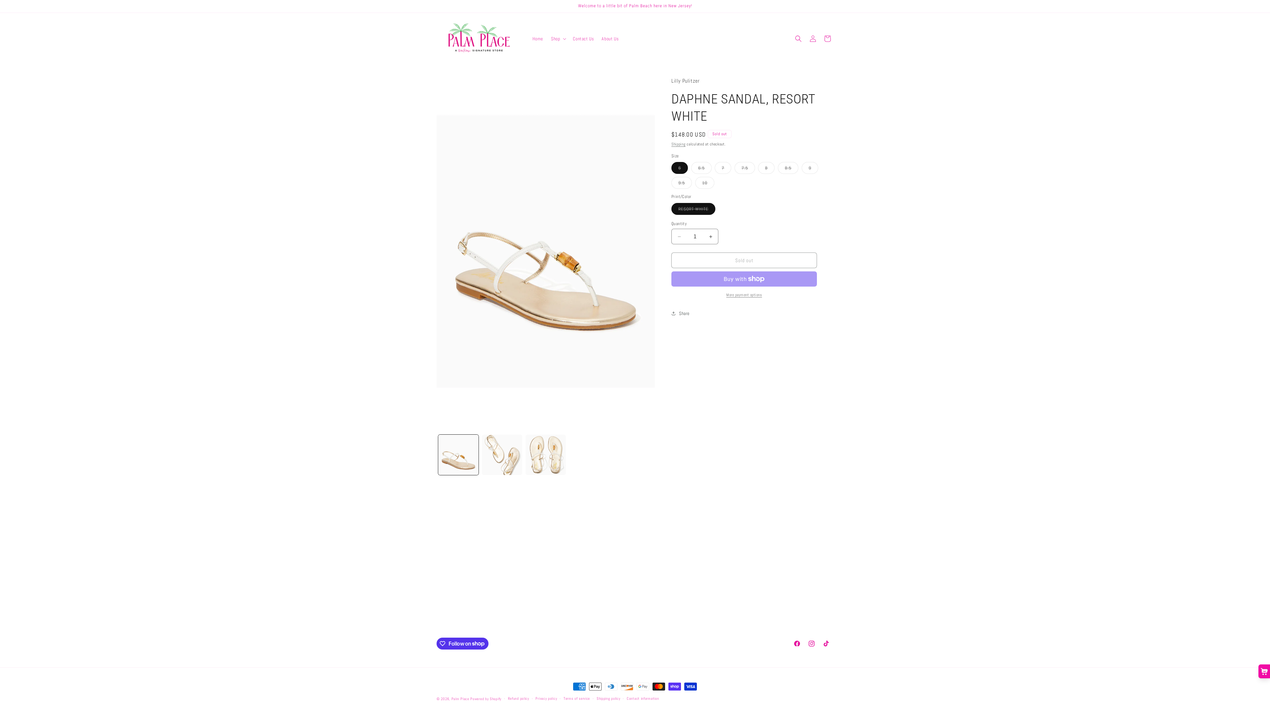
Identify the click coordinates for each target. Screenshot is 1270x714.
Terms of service (577, 698)
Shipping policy (608, 698)
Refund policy (518, 698)
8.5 (791, 169)
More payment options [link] (744, 295)
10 (708, 184)
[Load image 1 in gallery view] (458, 455)
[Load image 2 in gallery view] (502, 455)
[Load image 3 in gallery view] (546, 455)
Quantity (679, 223)
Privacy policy (546, 698)
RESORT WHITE (696, 210)
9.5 (685, 184)
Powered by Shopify (485, 698)
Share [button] (684, 313)
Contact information (643, 698)
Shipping (678, 144)
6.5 (705, 169)
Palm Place (460, 698)
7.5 (748, 169)
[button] (558, 39)
